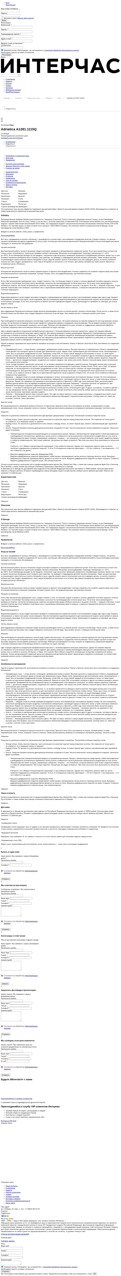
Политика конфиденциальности (18, 1201)
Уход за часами (12, 180)
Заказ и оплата (11, 185)
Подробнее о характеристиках (17, 156)
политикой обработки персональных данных (62, 50)
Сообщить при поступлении (12, 138)
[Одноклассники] (7, 1215)
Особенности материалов (16, 182)
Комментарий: (7, 906)
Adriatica (48, 98)
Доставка (9, 187)
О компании (10, 1188)
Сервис (8, 1194)
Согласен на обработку (21, 872)
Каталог (18, 98)
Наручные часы (33, 98)
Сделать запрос (8, 1241)
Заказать (5, 984)
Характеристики (12, 172)
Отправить (5, 879)
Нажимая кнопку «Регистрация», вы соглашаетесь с (41, 50)
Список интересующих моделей (15, 1234)
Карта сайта (10, 1203)
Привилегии (10, 160)
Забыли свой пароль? (25, 18)
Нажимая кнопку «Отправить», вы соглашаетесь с (41, 1267)
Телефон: (5, 865)
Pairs (60, 98)
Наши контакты (11, 1186)
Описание (9, 158)
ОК (95, 1274)
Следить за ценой (12, 168)
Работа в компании (13, 1192)
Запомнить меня (10, 18)
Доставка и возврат (13, 1199)
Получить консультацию (15, 164)
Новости (9, 1190)
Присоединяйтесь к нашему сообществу (16, 1099)
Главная (6, 98)
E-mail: (4, 1061)
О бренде (9, 176)
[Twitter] (5, 1215)
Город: (4, 901)
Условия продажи (12, 1197)
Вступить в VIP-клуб (8, 1121)
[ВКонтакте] (2, 1215)
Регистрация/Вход (8, 235)
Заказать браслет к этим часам (18, 166)
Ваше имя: (5, 898)
